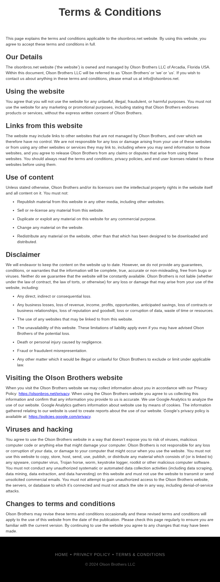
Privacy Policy (92, 554)
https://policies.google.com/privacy (60, 416)
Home (61, 554)
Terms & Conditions (140, 554)
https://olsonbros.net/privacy (44, 393)
